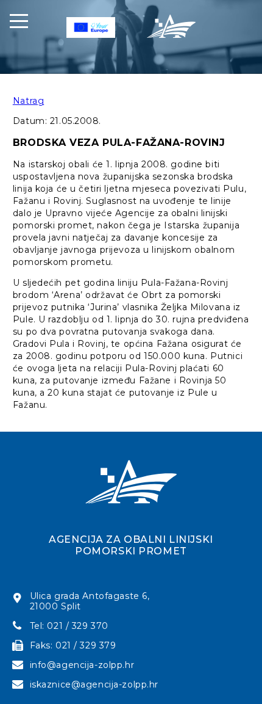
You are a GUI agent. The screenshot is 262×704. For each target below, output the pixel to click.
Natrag (28, 101)
